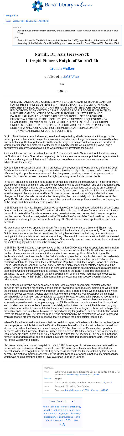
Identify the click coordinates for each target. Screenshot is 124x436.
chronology (75, 406)
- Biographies (18, 21)
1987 (34, 21)
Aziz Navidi (44, 21)
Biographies (12, 15)
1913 (28, 21)
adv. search (49, 413)
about (49, 420)
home (46, 406)
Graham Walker (62, 68)
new (76, 420)
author (57, 410)
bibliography (50, 417)
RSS (68, 420)
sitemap (55, 406)
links (78, 417)
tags (78, 410)
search (47, 410)
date (71, 410)
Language (48, 378)
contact (59, 420)
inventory (76, 413)
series (64, 406)
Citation (94, 390)
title (64, 410)
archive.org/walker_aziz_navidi (83, 374)
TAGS (7, 21)
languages (63, 413)
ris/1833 (104, 390)
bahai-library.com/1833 (77, 390)
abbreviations (66, 417)
